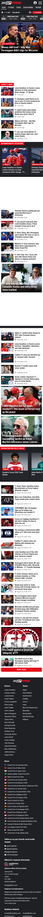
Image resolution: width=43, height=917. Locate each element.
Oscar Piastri (9, 699)
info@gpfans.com (10, 885)
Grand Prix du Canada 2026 (17, 780)
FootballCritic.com (29, 913)
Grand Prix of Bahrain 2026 (17, 812)
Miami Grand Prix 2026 (15, 777)
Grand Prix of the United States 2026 (20, 818)
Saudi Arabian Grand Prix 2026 (18, 774)
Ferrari (19, 7)
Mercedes (26, 710)
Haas (24, 705)
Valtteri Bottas (9, 752)
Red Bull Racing (28, 716)
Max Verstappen (10, 713)
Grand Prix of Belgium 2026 (17, 795)
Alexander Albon (10, 716)
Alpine (25, 690)
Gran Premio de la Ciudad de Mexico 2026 (22, 821)
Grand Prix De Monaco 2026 (17, 783)
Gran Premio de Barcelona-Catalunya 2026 (22, 786)
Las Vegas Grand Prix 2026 (17, 827)
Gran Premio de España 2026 (17, 806)
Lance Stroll (8, 737)
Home (4, 7)
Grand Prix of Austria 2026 (16, 789)
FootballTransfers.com (12, 913)
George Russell (9, 725)
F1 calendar (37, 12)
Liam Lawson (9, 710)
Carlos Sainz (8, 719)
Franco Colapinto (10, 702)
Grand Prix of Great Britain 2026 (18, 792)
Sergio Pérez (8, 755)
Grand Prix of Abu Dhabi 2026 (18, 833)
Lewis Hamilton (28, 7)
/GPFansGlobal (12, 855)
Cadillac (25, 699)
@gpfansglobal (11, 849)
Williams (25, 719)
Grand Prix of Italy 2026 (15, 803)
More (21, 670)
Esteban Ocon (9, 731)
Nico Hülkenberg (10, 749)
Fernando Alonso (10, 734)
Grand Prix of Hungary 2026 (17, 797)
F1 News (11, 7)
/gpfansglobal (11, 846)
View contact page (10, 903)
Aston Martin (27, 693)
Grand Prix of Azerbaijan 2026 (18, 809)
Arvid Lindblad (9, 740)
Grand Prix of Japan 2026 (16, 771)
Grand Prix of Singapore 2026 (17, 815)
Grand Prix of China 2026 (16, 768)
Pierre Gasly (8, 705)
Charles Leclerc (9, 693)
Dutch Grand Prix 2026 (15, 800)
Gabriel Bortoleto (10, 746)
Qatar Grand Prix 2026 (15, 830)
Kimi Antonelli (9, 722)
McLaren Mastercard (30, 708)
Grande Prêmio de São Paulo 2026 (19, 824)
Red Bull (38, 7)
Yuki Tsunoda (9, 743)
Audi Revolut (27, 696)
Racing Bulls (27, 713)
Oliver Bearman (9, 728)
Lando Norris (9, 696)
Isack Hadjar (8, 708)
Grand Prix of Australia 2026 (17, 765)
